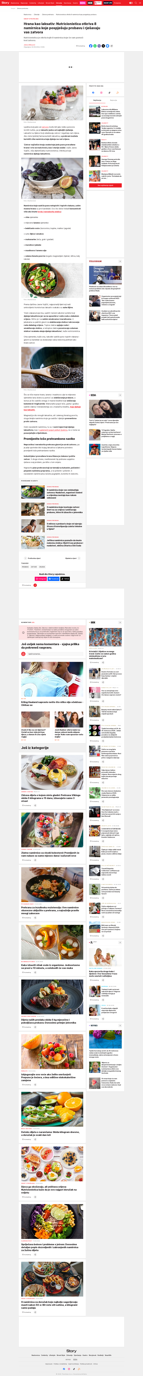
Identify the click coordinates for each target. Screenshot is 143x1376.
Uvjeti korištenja (73, 1364)
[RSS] (118, 92)
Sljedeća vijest (71, 558)
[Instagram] (101, 92)
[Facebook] (93, 92)
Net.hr (23, 698)
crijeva (42, 567)
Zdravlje (36, 14)
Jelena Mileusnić (29, 45)
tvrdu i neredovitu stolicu (49, 212)
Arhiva (95, 1364)
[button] (80, 46)
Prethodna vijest (34, 558)
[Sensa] (68, 1359)
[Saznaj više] (120, 261)
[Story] (5, 3)
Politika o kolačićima (60, 1364)
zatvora (45, 127)
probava (25, 567)
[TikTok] (109, 92)
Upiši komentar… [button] (34, 654)
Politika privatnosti (86, 1364)
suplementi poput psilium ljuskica (53, 430)
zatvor (34, 567)
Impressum (48, 1364)
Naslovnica (27, 14)
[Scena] (75, 1359)
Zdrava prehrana (48, 14)
